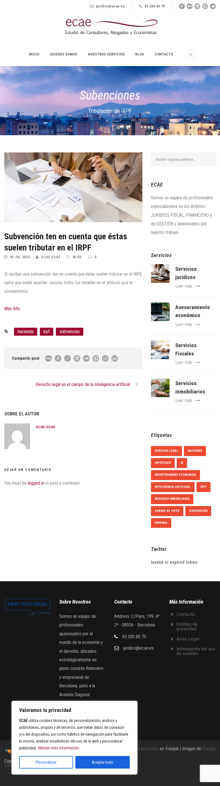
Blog (139, 54)
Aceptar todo (102, 762)
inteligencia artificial (173, 487)
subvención (70, 331)
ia (181, 463)
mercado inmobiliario (172, 499)
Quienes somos (63, 54)
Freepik (209, 748)
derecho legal (166, 451)
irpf (47, 331)
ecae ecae (50, 257)
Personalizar (46, 762)
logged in (36, 483)
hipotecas (163, 463)
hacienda (26, 331)
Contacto (164, 54)
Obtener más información (58, 748)
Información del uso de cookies (195, 651)
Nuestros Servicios (106, 54)
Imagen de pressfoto (140, 748)
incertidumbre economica (175, 475)
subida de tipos (167, 511)
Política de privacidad (186, 627)
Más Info (12, 308)
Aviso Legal (187, 639)
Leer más (183, 286)
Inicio (34, 54)
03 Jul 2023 (20, 257)
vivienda (161, 523)
